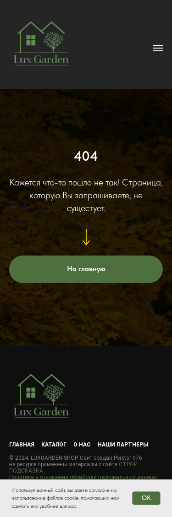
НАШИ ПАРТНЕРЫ (123, 444)
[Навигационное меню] (158, 48)
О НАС (82, 444)
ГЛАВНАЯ (21, 444)
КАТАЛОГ (54, 444)
